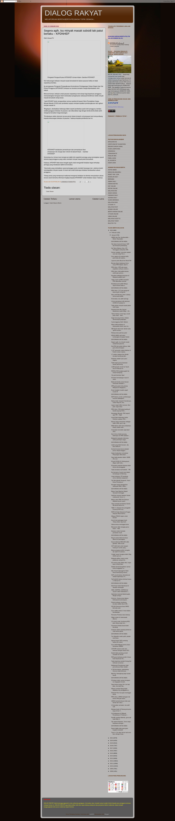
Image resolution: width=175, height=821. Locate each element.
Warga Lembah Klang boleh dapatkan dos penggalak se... (120, 689)
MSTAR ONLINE (112, 188)
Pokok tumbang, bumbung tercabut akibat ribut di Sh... (120, 603)
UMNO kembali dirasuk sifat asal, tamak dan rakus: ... (120, 701)
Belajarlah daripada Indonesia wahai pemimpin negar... (120, 438)
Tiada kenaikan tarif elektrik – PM (120, 469)
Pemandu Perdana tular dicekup (120, 614)
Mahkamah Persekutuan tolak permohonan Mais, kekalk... (120, 666)
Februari (114, 232)
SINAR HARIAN (112, 193)
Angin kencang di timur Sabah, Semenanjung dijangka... (120, 318)
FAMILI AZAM (112, 158)
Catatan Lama (98, 199)
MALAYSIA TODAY (113, 221)
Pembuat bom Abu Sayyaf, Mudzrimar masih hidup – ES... (120, 310)
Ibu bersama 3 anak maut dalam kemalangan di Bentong (120, 473)
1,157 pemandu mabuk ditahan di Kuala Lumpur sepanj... (121, 351)
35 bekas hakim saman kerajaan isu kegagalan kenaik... (120, 681)
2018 (111, 745)
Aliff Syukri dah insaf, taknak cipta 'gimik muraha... (121, 329)
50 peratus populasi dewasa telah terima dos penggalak (121, 466)
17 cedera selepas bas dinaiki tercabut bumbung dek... (119, 355)
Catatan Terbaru (50, 199)
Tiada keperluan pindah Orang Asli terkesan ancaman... (121, 661)
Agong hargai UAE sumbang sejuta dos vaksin (119, 641)
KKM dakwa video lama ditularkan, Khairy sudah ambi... (121, 426)
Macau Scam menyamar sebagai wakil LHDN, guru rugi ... (120, 422)
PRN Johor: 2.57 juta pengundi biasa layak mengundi (120, 291)
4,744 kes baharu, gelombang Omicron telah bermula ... (120, 670)
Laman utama (74, 199)
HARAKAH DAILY (113, 195)
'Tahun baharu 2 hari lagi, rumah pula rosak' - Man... (120, 314)
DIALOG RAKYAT (73, 13)
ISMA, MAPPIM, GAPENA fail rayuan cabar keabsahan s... (120, 590)
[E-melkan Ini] (83, 182)
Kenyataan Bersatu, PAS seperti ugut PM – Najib (120, 414)
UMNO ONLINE (112, 216)
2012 (111, 761)
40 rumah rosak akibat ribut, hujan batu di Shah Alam (121, 563)
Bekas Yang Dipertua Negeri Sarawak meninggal (119, 492)
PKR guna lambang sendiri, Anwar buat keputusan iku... (121, 657)
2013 (111, 758)
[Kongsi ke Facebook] (88, 182)
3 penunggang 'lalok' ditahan (119, 322)
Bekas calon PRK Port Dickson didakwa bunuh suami (120, 500)
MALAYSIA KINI (112, 190)
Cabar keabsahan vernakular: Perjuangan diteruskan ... (119, 453)
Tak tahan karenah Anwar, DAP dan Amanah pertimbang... (120, 244)
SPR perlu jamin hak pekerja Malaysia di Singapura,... (119, 386)
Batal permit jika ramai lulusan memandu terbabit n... (120, 382)
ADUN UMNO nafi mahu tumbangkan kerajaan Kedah (120, 336)
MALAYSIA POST (113, 207)
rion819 (92, 814)
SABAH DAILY (112, 181)
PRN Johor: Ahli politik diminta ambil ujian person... (120, 272)
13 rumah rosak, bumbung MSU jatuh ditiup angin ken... (120, 622)
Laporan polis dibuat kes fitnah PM (121, 260)
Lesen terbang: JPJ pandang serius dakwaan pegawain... (120, 477)
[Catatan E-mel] (80, 181)
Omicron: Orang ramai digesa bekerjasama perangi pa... (119, 599)
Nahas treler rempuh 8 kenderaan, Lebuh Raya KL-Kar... (121, 401)
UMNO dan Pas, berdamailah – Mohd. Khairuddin (120, 238)
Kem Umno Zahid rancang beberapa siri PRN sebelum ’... (120, 434)
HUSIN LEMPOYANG (114, 149)
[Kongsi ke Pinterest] (90, 182)
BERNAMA (111, 179)
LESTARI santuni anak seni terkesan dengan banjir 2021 (120, 649)
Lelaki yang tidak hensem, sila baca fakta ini (120, 445)
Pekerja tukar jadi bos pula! (119, 333)
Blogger (107, 814)
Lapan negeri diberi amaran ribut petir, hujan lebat (120, 405)
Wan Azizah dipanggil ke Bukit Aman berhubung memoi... (119, 571)
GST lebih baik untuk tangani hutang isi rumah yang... (119, 546)
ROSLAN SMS (112, 155)
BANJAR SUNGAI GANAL (115, 146)
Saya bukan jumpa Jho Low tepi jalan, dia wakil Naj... (120, 685)
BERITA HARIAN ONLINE (115, 211)
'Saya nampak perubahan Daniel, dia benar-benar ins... (121, 504)
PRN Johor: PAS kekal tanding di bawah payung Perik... (120, 410)
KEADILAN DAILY (113, 177)
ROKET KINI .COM (113, 174)
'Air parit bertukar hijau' (118, 375)
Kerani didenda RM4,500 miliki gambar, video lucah (120, 542)
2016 (111, 750)
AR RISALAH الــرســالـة (117, 43)
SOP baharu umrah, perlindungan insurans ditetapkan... (121, 397)
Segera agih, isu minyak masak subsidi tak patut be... (120, 342)
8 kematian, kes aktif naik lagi (119, 298)
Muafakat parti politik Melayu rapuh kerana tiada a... (119, 284)
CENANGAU (111, 151)
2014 (111, 756)
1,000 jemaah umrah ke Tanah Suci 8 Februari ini (120, 367)
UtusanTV (50, 38)
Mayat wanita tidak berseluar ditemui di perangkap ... (119, 538)
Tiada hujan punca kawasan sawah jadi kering (119, 363)
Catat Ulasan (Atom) (55, 203)
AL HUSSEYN (112, 160)
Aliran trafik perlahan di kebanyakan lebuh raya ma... (120, 325)
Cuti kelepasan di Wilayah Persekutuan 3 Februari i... (119, 714)
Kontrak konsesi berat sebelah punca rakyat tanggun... (120, 449)
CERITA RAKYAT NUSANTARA (117, 144)
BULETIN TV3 (112, 223)
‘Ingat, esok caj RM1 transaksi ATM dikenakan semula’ (120, 280)
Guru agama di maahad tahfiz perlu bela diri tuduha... (120, 257)
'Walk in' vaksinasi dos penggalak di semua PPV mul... (120, 508)
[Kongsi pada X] (87, 182)
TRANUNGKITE (112, 153)
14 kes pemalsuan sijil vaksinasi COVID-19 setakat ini (120, 302)
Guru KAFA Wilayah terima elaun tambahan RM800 (120, 645)
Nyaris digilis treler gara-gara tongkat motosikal (119, 729)
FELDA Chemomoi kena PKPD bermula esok (120, 607)
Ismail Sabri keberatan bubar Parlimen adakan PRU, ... (119, 418)
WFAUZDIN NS (112, 142)
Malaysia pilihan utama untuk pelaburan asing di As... (119, 559)
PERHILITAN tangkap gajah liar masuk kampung (120, 371)
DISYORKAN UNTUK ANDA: (119, 241)
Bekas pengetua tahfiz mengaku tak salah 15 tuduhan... (120, 550)
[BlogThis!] (85, 182)
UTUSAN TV (111, 204)
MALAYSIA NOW (113, 202)
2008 (111, 771)
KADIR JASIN (112, 162)
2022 (111, 230)
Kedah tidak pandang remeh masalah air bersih (119, 653)
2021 (111, 738)
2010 (111, 766)
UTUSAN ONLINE (113, 214)
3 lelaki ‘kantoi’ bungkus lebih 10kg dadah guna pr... (121, 555)
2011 (111, 763)
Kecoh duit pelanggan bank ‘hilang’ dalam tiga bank (119, 520)
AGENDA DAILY (112, 197)
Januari (114, 235)
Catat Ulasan (50, 191)
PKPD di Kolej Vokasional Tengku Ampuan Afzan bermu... (120, 512)
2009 (111, 768)
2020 (111, 740)
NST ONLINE (112, 186)
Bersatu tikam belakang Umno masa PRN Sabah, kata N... (120, 263)
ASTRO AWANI (112, 170)
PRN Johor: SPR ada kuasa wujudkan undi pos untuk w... (120, 268)
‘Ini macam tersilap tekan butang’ (119, 44)
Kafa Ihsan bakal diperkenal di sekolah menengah (120, 586)
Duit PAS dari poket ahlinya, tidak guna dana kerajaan (120, 346)
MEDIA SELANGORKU (114, 172)
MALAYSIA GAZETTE (114, 218)
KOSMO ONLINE (113, 209)
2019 (111, 743)
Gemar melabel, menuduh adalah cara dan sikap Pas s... (121, 253)
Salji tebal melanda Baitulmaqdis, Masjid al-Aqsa (120, 594)
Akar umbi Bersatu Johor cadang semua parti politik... (120, 295)
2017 (111, 748)
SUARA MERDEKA (113, 200)
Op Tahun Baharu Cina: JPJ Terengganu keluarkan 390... (120, 248)
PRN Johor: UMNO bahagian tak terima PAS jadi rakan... (120, 697)
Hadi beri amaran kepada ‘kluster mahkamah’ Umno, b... (120, 496)
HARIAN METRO (113, 183)
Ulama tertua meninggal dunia (120, 524)
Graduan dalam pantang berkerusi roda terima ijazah (121, 630)
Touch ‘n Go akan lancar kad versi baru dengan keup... (121, 733)
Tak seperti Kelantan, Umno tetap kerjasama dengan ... (121, 722)
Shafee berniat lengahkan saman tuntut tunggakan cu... (120, 567)
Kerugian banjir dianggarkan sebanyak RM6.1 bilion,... (119, 485)
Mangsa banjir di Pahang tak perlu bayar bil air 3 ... (121, 709)
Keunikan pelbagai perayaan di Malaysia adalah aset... (120, 276)
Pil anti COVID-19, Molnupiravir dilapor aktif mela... (120, 462)
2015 (111, 753)
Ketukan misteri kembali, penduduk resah (118, 531)
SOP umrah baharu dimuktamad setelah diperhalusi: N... (120, 575)
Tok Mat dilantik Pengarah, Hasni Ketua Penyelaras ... (120, 481)
